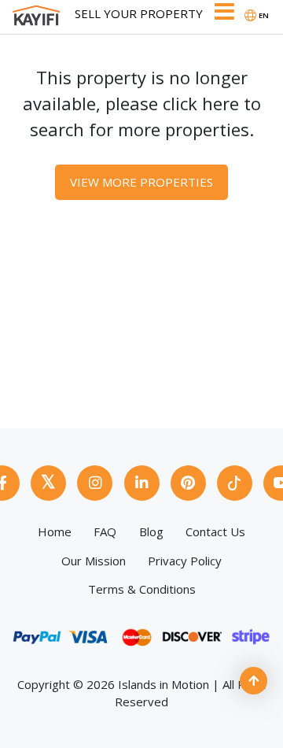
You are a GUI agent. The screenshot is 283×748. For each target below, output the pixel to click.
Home (55, 531)
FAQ (105, 531)
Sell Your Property (139, 13)
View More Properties (141, 182)
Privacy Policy (185, 560)
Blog (151, 531)
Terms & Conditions (142, 589)
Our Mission (93, 560)
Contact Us (215, 531)
